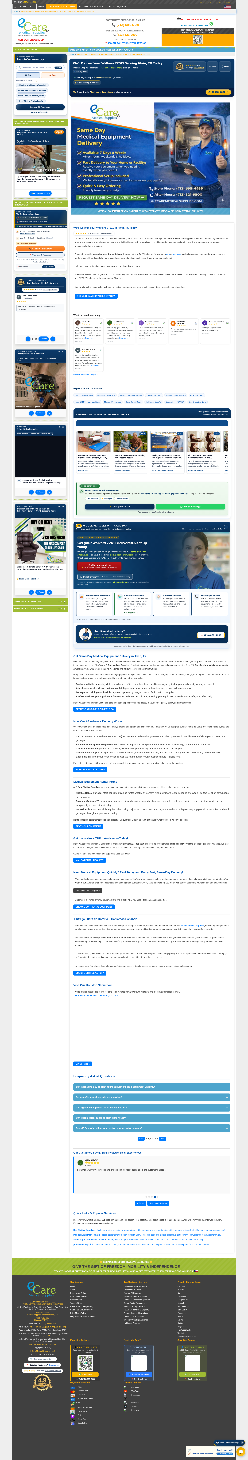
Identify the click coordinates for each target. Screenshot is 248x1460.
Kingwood (181, 1296)
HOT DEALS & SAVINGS (91, 6)
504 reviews (199, 68)
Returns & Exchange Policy (82, 1306)
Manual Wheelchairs (112, 402)
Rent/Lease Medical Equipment (137, 1300)
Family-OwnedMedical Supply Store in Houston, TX (42, 1314)
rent (168, 254)
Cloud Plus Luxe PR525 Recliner (32, 90)
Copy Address (49, 267)
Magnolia (181, 1303)
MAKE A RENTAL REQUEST (89, 860)
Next (162, 1139)
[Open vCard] (192, 1363)
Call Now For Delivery (40, 249)
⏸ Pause (43, 339)
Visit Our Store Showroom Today (42, 1344)
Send (241, 1446)
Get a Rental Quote (133, 402)
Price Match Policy (78, 1313)
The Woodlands (184, 1330)
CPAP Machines (196, 395)
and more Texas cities (186, 1337)
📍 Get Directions (139, 1379)
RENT (41, 6)
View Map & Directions (40, 255)
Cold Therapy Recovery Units (31, 96)
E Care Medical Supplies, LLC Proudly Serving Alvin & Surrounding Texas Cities (42, 1303)
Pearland (181, 1316)
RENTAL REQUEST (116, 6)
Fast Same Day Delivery (134, 1306)
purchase (177, 254)
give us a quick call (120, 582)
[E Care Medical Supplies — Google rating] (42, 1390)
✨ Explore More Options (40, 193)
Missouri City (183, 1306)
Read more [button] (89, 338)
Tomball (180, 1333)
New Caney (182, 1310)
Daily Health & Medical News (82, 1316)
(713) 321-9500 (127, 34)
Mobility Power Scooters (176, 395)
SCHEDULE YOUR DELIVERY (90, 769)
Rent (54, 75)
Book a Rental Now (226, 2)
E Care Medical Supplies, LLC (42, 1351)
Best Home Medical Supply (135, 1286)
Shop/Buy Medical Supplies (135, 1296)
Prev (141, 1139)
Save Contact (192, 1374)
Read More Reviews (158, 1203)
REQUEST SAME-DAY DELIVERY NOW (96, 296)
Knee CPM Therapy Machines (87, 402)
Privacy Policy (76, 1300)
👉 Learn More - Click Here (28, 579)
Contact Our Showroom (134, 1316)
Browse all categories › (40, 112)
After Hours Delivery (78, 1296)
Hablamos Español (153, 402)
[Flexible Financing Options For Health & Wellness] (198, 43)
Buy (29, 75)
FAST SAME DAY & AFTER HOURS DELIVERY (199, 19)
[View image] (40, 541)
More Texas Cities (27, 234)
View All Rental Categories (87, 890)
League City (182, 1300)
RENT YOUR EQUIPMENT (88, 826)
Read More (84, 1180)
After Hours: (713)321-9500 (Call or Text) (48, 1327)
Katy (179, 1293)
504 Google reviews (50, 290)
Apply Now (85, 1374)
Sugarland (181, 1327)
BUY (32, 6)
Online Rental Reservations (135, 1303)
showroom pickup (103, 77)
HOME (23, 6)
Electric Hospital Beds (84, 395)
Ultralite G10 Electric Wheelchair (33, 85)
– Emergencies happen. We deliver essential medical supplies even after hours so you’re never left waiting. (138, 1240)
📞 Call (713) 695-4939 (85, 1379)
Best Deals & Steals (132, 1290)
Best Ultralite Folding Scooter (31, 101)
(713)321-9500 (46, 1336)
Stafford (180, 1323)
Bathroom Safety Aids (106, 395)
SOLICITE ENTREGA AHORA (90, 973)
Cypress (181, 1286)
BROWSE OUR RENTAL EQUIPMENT (94, 907)
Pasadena (181, 1313)
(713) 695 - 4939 (49, 1323)
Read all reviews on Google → (85, 374)
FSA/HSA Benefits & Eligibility (136, 1310)
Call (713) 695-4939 (139, 1374)
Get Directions (83, 1064)
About (72, 1290)
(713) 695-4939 (29, 2)
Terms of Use (76, 1303)
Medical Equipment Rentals (131, 395)
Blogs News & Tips (78, 1293)
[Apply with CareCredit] (85, 1363)
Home (72, 54)
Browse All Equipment (133, 1293)
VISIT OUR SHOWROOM (30, 39)
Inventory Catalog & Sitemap (136, 1320)
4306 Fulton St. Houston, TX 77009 (42, 1319)
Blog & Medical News (197, 402)
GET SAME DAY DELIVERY (61, 6)
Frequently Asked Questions (136, 1313)
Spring (180, 1320)
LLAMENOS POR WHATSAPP (195, 25)
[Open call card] (139, 1363)
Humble (180, 1290)
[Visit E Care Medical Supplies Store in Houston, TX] (42, 1298)
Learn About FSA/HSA (175, 402)
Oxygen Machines (154, 395)
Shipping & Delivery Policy (81, 1310)
